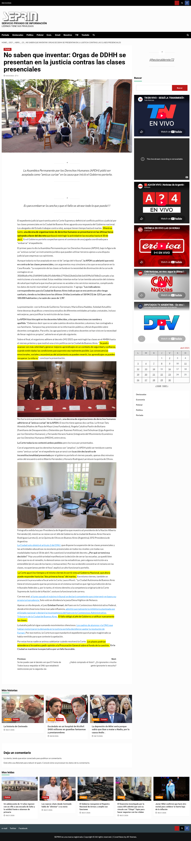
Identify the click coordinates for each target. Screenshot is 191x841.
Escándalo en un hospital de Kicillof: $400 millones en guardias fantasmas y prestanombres (67, 729)
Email (57, 35)
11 (185, 363)
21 (154, 374)
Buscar (138, 78)
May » (165, 386)
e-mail (4, 828)
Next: (93, 662)
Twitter (13, 828)
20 (146, 374)
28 (154, 380)
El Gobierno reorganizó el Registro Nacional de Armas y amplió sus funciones (95, 807)
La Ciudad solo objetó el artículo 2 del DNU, (39, 545)
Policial (40, 35)
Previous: (39, 664)
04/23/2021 (10, 76)
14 (154, 369)
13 (146, 369)
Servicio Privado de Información (24, 23)
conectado (31, 758)
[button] (187, 35)
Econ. (49, 35)
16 (169, 369)
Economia (140, 400)
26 (138, 380)
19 (138, 374)
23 (169, 374)
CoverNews (118, 837)
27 (146, 380)
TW (76, 35)
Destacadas (17, 35)
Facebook (23, 828)
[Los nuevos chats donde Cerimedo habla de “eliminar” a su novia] (58, 789)
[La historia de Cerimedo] (23, 709)
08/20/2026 (54, 736)
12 (138, 369)
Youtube (85, 35)
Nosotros (68, 35)
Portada (5, 35)
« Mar (158, 386)
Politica (30, 35)
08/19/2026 (98, 736)
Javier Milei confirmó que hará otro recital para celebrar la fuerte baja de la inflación (170, 807)
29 (161, 380)
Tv (94, 35)
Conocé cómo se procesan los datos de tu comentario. (66, 762)
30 (169, 380)
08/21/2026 (10, 730)
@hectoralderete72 (161, 59)
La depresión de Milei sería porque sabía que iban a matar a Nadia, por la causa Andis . (110, 729)
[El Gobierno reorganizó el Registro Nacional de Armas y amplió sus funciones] (96, 789)
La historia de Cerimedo (16, 726)
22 (161, 374)
